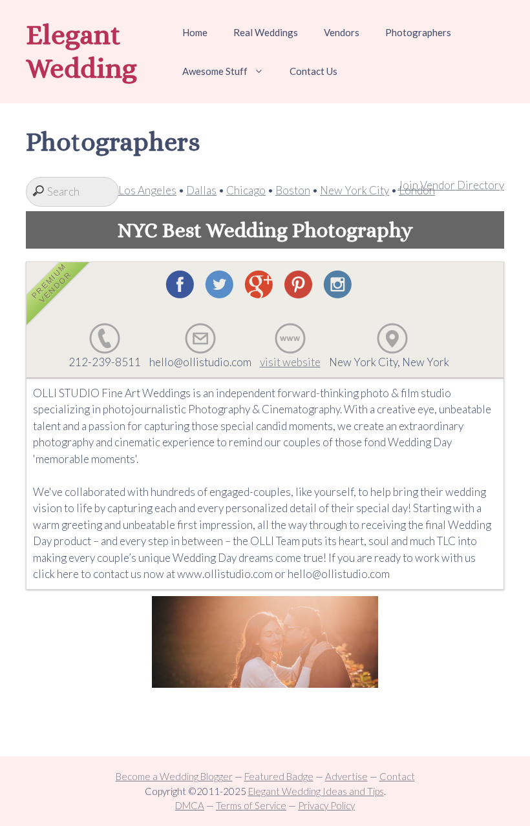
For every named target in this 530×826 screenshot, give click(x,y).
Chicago (246, 190)
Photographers (418, 32)
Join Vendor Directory (451, 185)
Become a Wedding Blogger (174, 776)
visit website (290, 362)
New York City (354, 190)
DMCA (189, 805)
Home (194, 32)
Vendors (341, 32)
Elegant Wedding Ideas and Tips (316, 791)
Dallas (201, 190)
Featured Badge (278, 776)
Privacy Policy (326, 805)
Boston (292, 190)
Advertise (346, 776)
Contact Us (313, 71)
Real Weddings (265, 32)
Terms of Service (251, 805)
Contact (397, 776)
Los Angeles (147, 190)
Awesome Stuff (215, 71)
